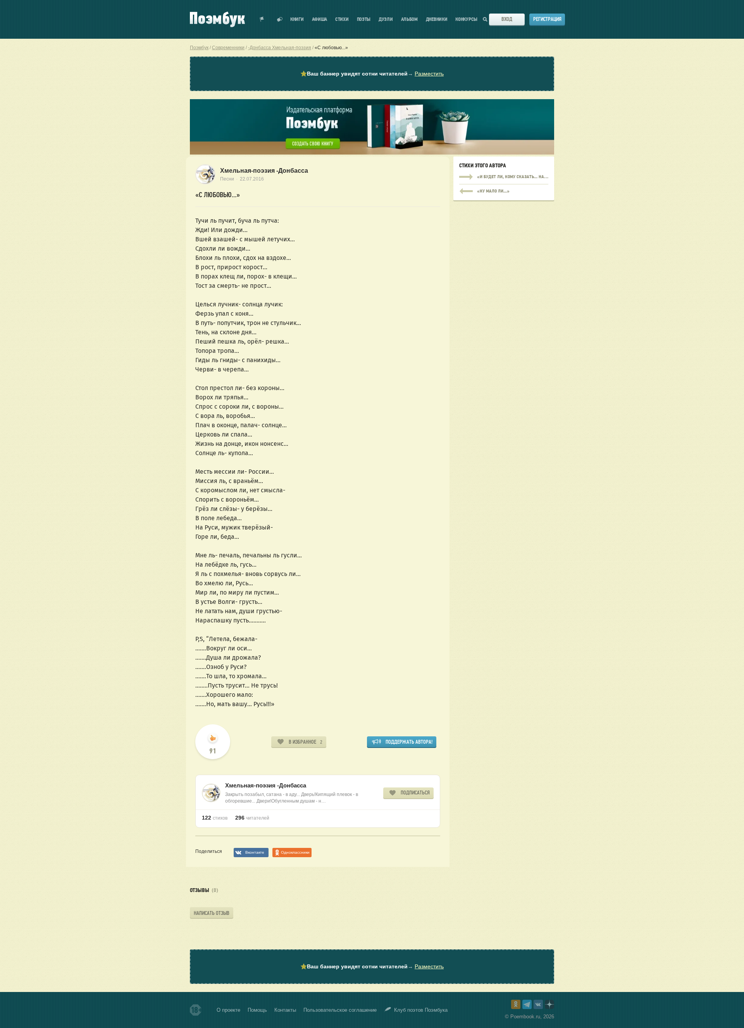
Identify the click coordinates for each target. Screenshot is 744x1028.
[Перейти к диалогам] (279, 19)
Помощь (257, 1010)
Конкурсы (466, 19)
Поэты (364, 19)
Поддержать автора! (409, 742)
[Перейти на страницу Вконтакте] (538, 1004)
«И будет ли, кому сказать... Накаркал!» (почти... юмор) (503, 177)
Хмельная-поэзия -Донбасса (264, 170)
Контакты (285, 1010)
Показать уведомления (262, 19)
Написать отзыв (211, 913)
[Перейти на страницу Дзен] (549, 1004)
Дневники (437, 19)
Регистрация (547, 19)
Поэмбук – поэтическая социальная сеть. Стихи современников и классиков (217, 19)
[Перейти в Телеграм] (527, 1004)
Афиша (319, 19)
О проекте (228, 1010)
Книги (297, 19)
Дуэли (386, 19)
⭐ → (372, 73)
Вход (506, 19)
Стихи (342, 19)
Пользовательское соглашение (340, 1010)
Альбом (409, 19)
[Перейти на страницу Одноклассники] (515, 1004)
